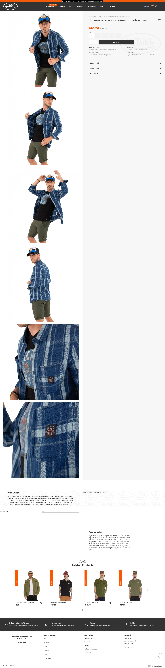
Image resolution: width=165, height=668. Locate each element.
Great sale (51, 6)
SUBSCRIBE (22, 642)
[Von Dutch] (10, 6)
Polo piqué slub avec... (127, 602)
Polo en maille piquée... (93, 602)
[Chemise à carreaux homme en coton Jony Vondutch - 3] (41, 242)
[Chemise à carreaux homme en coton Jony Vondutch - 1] (41, 86)
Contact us (127, 638)
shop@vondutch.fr (130, 641)
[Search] (160, 6)
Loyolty (112, 6)
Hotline (132, 623)
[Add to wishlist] (159, 20)
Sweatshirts (47, 658)
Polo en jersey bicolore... (58, 602)
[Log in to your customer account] (156, 6)
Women (80, 6)
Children (91, 6)
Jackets (46, 654)
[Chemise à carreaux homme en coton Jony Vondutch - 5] (41, 399)
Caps (61, 6)
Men (70, 6)
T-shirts (46, 650)
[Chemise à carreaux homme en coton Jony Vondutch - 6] (41, 477)
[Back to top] (160, 655)
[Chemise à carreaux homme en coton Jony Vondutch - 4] (41, 320)
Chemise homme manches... (25, 602)
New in (102, 6)
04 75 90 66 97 (129, 643)
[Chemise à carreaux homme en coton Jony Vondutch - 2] (41, 164)
